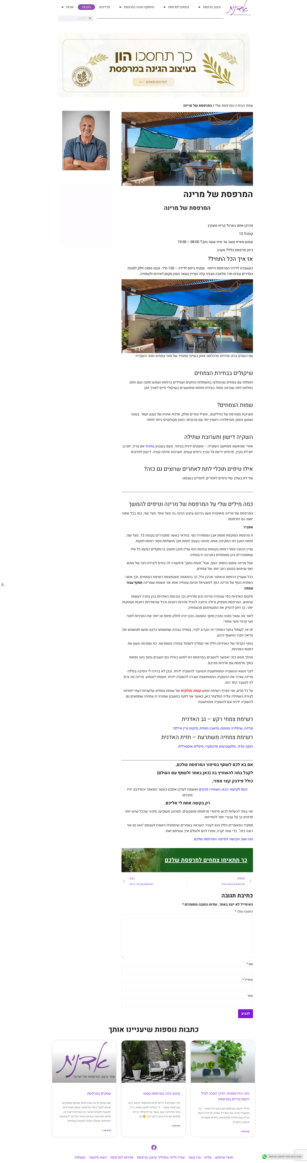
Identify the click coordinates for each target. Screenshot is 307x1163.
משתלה (79, 1157)
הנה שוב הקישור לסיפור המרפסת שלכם (223, 839)
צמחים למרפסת (178, 7)
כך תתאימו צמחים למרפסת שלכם (206, 860)
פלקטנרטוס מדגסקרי (220, 746)
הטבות (86, 7)
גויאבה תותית (209, 728)
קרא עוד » (244, 1131)
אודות (70, 7)
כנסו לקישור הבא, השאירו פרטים (223, 789)
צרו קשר (194, 1157)
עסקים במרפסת (99, 1093)
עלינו (208, 1157)
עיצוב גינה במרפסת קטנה (161, 1093)
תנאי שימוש (224, 1157)
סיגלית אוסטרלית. (190, 746)
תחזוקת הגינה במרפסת (139, 7)
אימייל (248, 979)
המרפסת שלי (225, 105)
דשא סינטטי (98, 1157)
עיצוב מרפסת (211, 7)
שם (249, 964)
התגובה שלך (244, 911)
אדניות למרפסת (121, 1157)
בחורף (150, 446)
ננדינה (248, 728)
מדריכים (104, 7)
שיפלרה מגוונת (232, 728)
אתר (250, 995)
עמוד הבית (245, 105)
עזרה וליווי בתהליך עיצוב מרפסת (161, 1157)
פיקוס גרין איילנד (185, 728)
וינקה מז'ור (245, 746)
